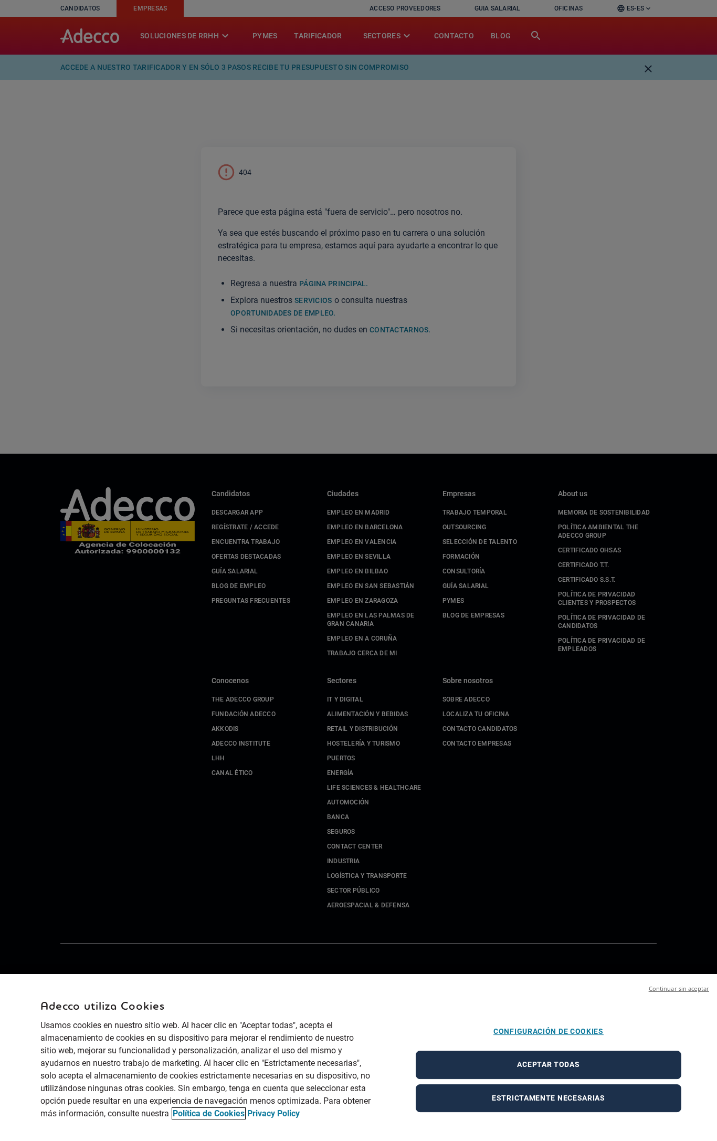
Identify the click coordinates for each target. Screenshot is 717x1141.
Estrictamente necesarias (548, 1098)
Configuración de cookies (548, 1031)
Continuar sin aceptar (679, 988)
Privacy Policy (273, 1113)
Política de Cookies (209, 1113)
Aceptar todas (548, 1064)
